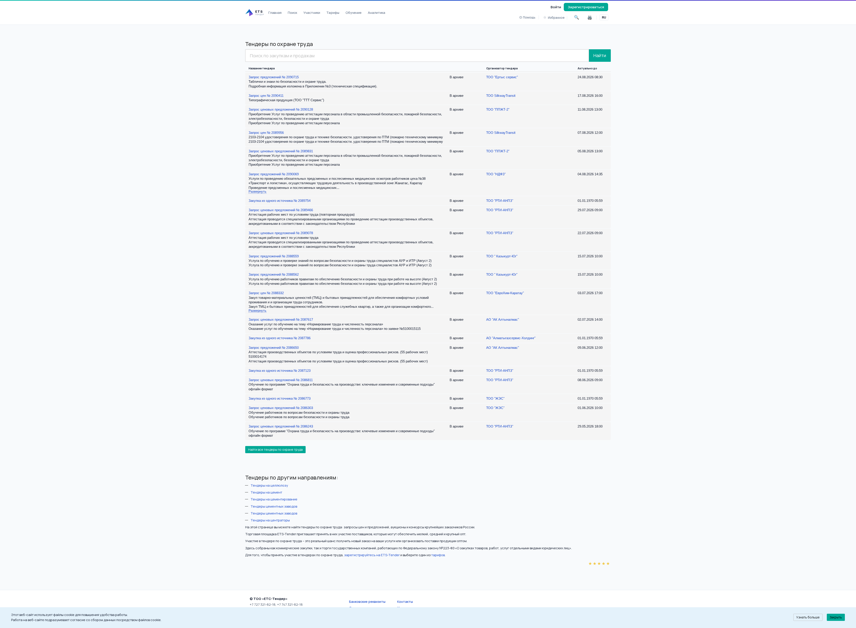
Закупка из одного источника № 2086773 (280, 398)
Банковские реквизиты (367, 601)
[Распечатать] (589, 17)
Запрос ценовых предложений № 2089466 (281, 210)
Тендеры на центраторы (270, 520)
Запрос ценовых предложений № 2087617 (281, 319)
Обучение (354, 12)
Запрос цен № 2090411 (266, 95)
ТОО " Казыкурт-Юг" (501, 256)
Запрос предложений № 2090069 (274, 174)
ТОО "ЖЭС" (495, 398)
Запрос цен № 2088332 (266, 293)
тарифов (438, 555)
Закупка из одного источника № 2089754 (280, 200)
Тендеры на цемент (266, 492)
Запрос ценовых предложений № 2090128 (281, 109)
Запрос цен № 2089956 (266, 132)
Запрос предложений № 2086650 (274, 347)
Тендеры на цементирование (274, 499)
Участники (311, 12)
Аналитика (376, 12)
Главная (275, 12)
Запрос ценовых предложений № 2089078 (281, 233)
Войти (556, 7)
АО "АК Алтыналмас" (502, 319)
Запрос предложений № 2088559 (274, 256)
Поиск (292, 12)
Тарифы (332, 12)
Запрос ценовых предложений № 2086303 (281, 408)
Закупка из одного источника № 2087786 (280, 338)
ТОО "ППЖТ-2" (497, 109)
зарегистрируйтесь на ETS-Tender (372, 555)
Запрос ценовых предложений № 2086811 (281, 380)
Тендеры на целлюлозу (269, 485)
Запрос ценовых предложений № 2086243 (281, 426)
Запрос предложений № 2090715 (274, 77)
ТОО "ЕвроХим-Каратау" (505, 293)
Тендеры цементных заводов (274, 506)
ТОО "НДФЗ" (496, 174)
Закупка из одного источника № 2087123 (280, 370)
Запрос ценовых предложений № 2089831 (281, 151)
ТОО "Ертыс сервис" (502, 77)
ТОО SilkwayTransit (500, 95)
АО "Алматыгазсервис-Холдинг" (510, 338)
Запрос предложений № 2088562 (274, 274)
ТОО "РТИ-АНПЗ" (499, 200)
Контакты (405, 601)
